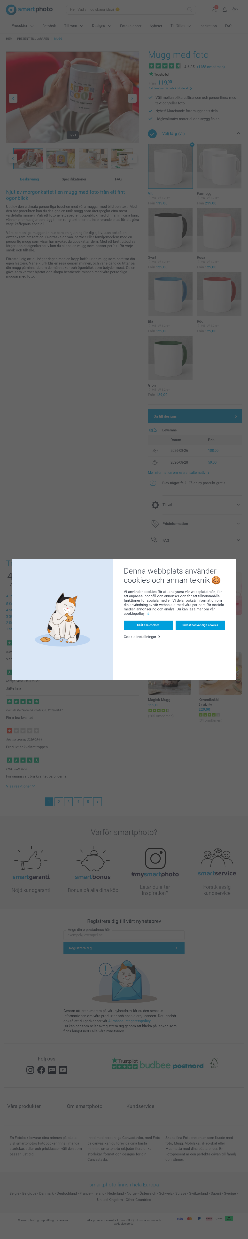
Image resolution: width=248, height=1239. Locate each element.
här (148, 613)
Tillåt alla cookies (148, 625)
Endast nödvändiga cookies (200, 625)
